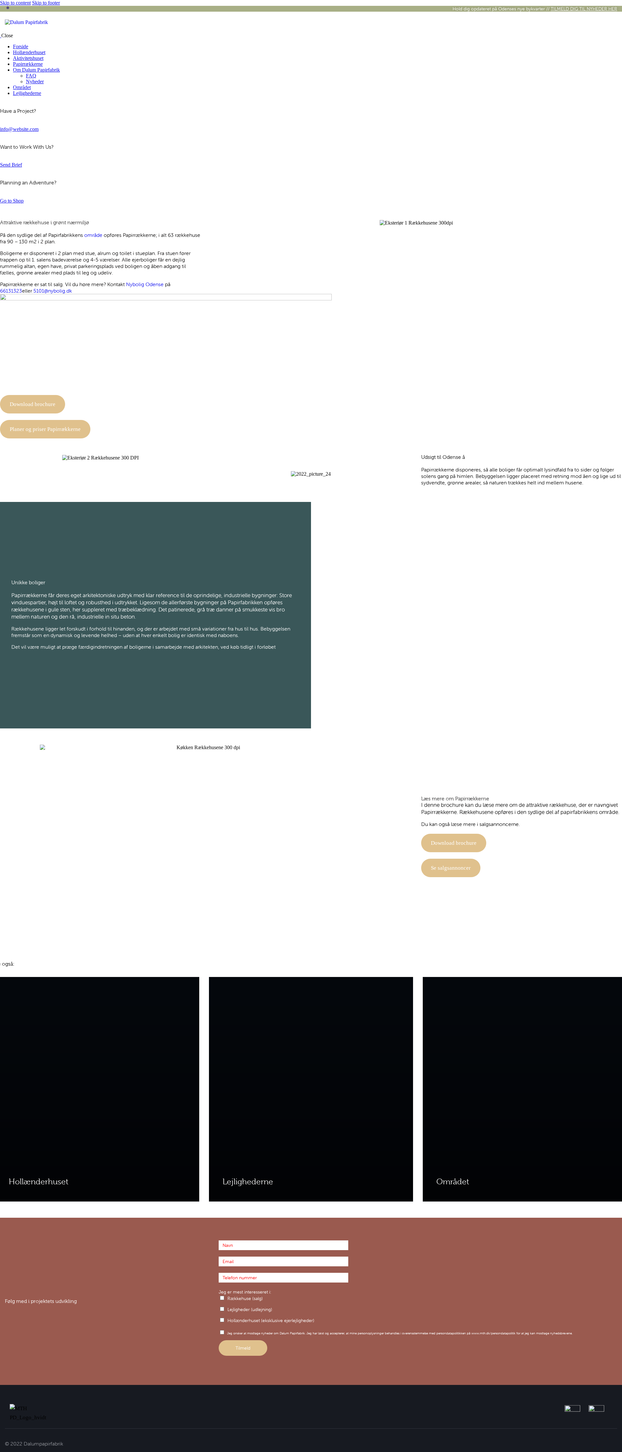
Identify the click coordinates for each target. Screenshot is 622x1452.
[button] (217, 223)
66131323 (11, 290)
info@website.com (19, 129)
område (93, 235)
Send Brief (11, 165)
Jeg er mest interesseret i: (245, 1292)
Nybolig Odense (145, 284)
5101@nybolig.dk (52, 290)
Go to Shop (12, 200)
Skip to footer (46, 3)
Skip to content (15, 3)
